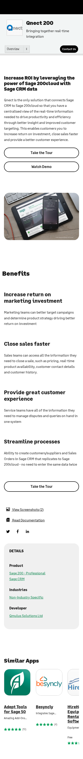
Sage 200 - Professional (27, 573)
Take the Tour (41, 152)
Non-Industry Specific (26, 597)
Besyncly (44, 706)
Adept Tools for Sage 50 (15, 709)
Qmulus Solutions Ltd (26, 615)
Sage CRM (17, 579)
